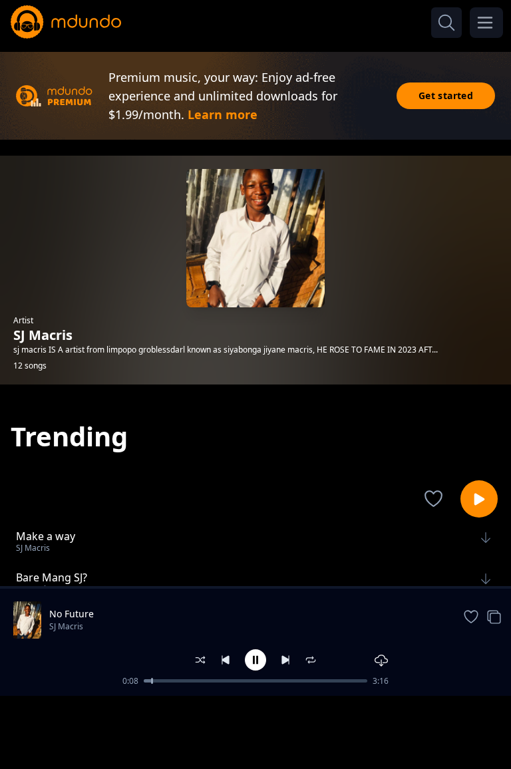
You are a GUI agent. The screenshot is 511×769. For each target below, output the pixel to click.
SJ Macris (66, 626)
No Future (71, 613)
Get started (446, 95)
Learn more (222, 114)
